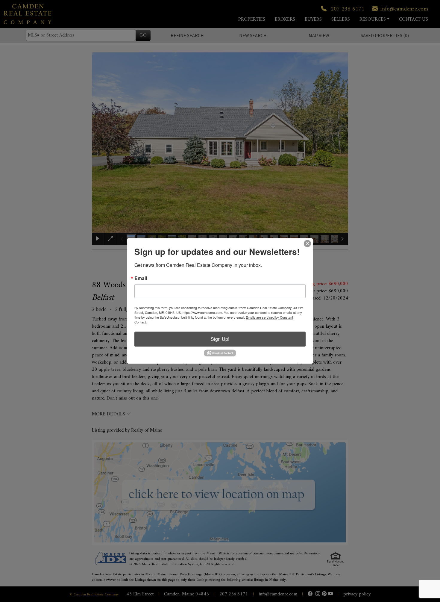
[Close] (307, 243)
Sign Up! (220, 338)
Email (140, 278)
